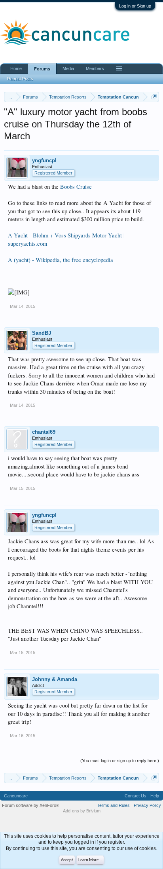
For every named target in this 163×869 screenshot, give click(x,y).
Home (16, 68)
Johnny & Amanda (54, 679)
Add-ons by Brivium (81, 810)
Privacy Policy (147, 805)
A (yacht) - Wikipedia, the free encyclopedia (60, 260)
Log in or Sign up (135, 6)
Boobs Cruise (76, 186)
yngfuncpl (44, 160)
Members (95, 68)
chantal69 (43, 432)
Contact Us (135, 795)
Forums (42, 68)
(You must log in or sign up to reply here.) (119, 760)
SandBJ (41, 333)
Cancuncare (16, 795)
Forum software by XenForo (30, 805)
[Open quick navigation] (154, 96)
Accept (67, 860)
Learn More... (90, 860)
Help (154, 795)
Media (68, 68)
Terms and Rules (113, 805)
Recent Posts (20, 78)
